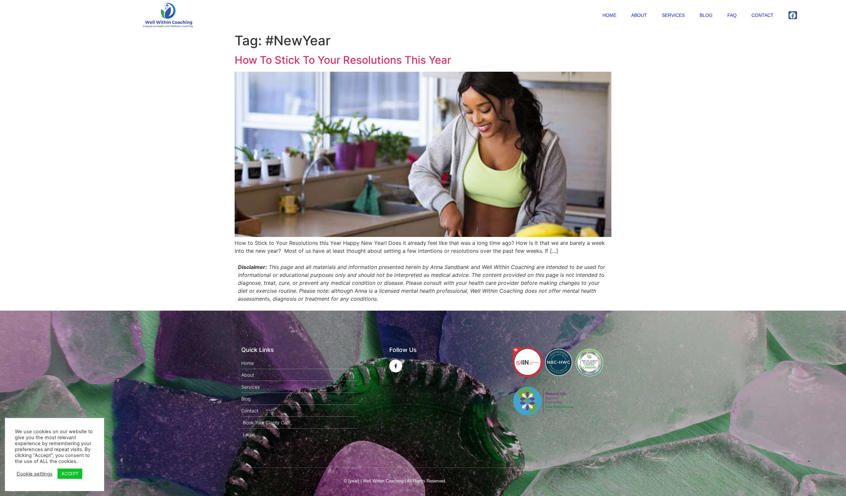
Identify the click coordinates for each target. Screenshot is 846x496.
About (639, 15)
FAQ (732, 15)
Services (673, 15)
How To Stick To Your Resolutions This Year (343, 60)
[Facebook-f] (395, 366)
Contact (762, 15)
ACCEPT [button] (69, 473)
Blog (706, 15)
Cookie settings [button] (35, 474)
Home (609, 15)
